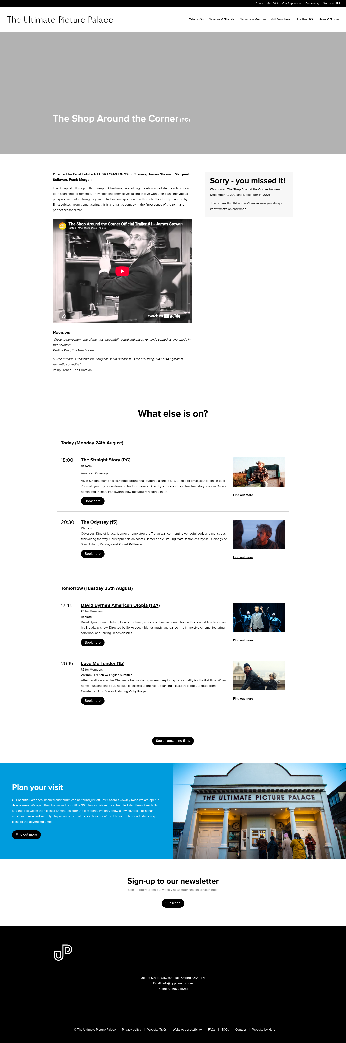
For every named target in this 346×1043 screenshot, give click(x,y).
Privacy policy (131, 1029)
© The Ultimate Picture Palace (95, 1029)
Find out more (243, 495)
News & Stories (329, 20)
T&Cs (225, 1029)
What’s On (196, 20)
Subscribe (173, 903)
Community (312, 4)
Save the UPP (331, 4)
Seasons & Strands (221, 20)
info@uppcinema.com (177, 983)
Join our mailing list (223, 203)
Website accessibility (187, 1029)
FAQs (211, 1029)
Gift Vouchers (280, 20)
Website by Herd (263, 1029)
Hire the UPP (304, 20)
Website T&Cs (157, 1029)
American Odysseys (95, 473)
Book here (93, 501)
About (259, 4)
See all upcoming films (173, 740)
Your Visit (273, 4)
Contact (240, 1029)
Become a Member (253, 20)
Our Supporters (292, 4)
